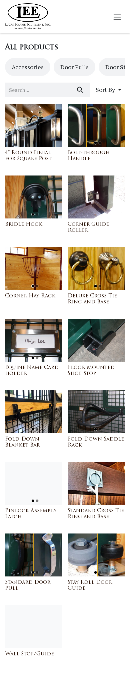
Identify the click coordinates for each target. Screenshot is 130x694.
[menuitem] (27, 67)
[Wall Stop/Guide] (33, 626)
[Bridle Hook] (33, 196)
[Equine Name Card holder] (33, 340)
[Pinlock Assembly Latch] (33, 483)
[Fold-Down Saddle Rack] (96, 411)
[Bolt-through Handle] (96, 125)
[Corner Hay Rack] (33, 268)
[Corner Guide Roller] (96, 196)
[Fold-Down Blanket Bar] (33, 411)
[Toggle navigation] (117, 17)
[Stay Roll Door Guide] (96, 554)
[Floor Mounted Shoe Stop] (96, 340)
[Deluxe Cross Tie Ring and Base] (96, 268)
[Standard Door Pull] (33, 554)
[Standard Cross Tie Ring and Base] (96, 483)
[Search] (79, 90)
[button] (108, 90)
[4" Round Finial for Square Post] (33, 125)
